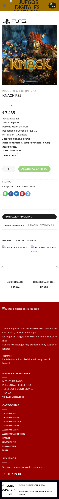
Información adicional (18, 217)
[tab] (29, 216)
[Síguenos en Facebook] (4, 474)
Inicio (5, 91)
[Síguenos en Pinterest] (15, 474)
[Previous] (2, 273)
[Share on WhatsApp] (5, 193)
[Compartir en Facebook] (11, 193)
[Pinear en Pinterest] (22, 193)
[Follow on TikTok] (12, 474)
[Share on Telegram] (28, 193)
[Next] (56, 273)
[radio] (10, 155)
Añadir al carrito (34, 169)
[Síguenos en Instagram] (8, 474)
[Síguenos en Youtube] (19, 474)
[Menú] (4, 5)
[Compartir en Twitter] (16, 193)
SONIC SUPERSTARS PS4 (32, 485)
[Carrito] (52, 5)
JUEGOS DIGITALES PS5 (24, 91)
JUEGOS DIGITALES (12, 151)
